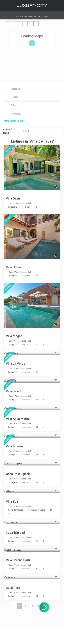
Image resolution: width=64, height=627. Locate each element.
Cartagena (12, 207)
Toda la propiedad (23, 203)
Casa (11, 203)
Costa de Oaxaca (15, 510)
